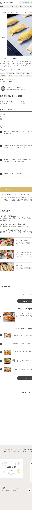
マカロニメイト (16, 451)
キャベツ (27, 6)
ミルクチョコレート (5, 117)
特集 (5, 451)
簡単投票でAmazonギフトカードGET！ (10, 70)
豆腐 (31, 6)
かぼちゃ (17, 6)
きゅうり (22, 6)
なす (7, 6)
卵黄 (1, 119)
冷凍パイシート (4, 114)
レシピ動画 (23, 449)
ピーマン (12, 6)
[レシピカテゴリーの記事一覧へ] (2, 73)
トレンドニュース (8, 449)
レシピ (16, 449)
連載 (9, 451)
